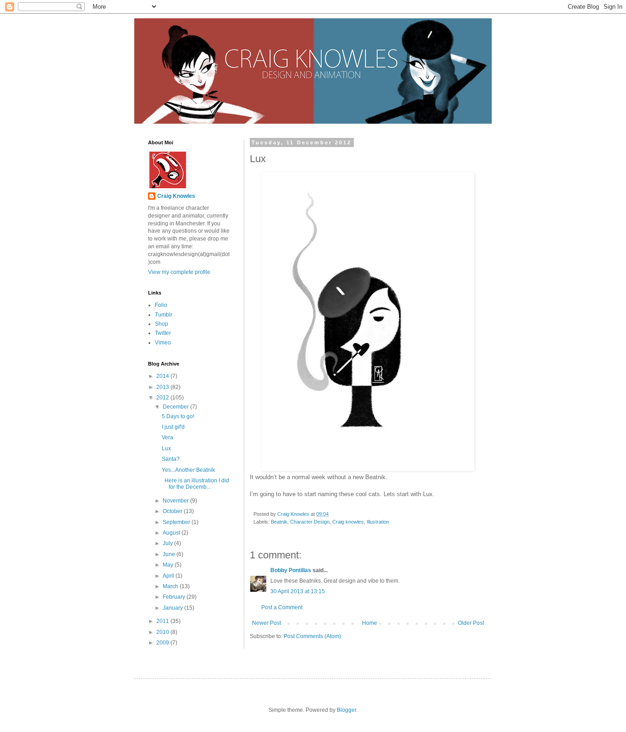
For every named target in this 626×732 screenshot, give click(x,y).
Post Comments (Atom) (312, 636)
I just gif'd (173, 427)
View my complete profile (179, 272)
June (169, 554)
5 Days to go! (178, 416)
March (171, 586)
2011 (163, 621)
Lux (166, 448)
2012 (163, 397)
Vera (167, 437)
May (169, 565)
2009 (163, 642)
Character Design (309, 521)
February (175, 597)
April (169, 576)
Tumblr (163, 314)
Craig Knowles (176, 196)
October (173, 511)
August (172, 533)
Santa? (171, 459)
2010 (163, 632)
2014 (163, 376)
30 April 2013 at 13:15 (297, 591)
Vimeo (163, 342)
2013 (163, 387)
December (176, 407)
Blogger (346, 710)
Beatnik (279, 521)
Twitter (163, 333)
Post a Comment (281, 607)
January (173, 608)
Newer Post (266, 623)
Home (369, 623)
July (168, 543)
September (177, 522)
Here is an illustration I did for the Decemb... (195, 483)
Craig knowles (348, 521)
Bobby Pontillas (290, 570)
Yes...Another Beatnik (188, 470)
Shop (161, 324)
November (176, 500)
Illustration (378, 521)
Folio (161, 305)
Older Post (471, 623)
